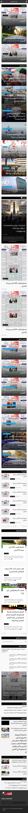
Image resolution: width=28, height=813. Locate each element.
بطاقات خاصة (23, 710)
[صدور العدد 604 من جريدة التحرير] (14, 309)
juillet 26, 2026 (18, 514)
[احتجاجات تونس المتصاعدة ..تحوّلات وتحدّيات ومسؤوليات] (14, 211)
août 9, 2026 (17, 496)
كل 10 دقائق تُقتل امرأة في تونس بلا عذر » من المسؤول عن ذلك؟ (14, 152)
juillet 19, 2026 (17, 522)
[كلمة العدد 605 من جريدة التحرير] (5, 773)
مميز (5, 713)
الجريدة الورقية (7, 349)
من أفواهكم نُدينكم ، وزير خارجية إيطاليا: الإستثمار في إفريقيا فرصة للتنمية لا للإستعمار (14, 441)
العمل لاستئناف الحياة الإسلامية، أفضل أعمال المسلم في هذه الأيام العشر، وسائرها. (15, 616)
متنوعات (23, 6)
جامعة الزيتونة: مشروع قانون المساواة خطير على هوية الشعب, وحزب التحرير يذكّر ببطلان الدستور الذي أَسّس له (19, 744)
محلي (4, 92)
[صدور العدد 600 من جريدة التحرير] (5, 520)
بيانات (17, 710)
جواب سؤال (13, 710)
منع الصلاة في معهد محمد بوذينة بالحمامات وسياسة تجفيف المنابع (14, 98)
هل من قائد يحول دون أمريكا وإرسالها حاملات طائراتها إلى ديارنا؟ (16, 134)
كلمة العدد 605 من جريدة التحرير (16, 549)
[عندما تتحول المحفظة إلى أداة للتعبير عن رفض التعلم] (5, 730)
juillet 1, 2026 (5, 448)
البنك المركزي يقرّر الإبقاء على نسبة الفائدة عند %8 (15, 172)
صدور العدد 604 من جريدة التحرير (18, 663)
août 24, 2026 (5, 24)
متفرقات (11, 713)
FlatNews (4, 810)
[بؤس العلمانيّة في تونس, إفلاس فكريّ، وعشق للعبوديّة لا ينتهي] (5, 723)
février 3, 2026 (5, 84)
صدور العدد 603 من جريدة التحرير (18, 667)
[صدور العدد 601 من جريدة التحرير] (5, 512)
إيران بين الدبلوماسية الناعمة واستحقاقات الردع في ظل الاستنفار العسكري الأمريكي (14, 78)
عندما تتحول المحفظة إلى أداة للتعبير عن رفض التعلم (19, 729)
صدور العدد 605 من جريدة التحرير (18, 655)
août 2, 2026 (18, 505)
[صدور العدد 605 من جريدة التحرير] (14, 263)
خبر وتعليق (23, 66)
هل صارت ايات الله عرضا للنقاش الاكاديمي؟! (14, 570)
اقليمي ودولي (5, 15)
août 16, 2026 (3, 335)
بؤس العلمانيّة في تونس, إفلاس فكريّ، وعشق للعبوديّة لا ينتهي (19, 723)
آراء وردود (24, 706)
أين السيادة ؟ (20, 189)
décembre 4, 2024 (6, 192)
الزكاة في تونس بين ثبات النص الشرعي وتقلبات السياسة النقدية (15, 460)
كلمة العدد (5, 35)
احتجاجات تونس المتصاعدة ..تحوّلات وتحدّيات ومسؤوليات (14, 228)
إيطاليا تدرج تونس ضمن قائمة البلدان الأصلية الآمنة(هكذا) (16, 116)
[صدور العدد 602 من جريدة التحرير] (5, 503)
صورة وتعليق (23, 713)
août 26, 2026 (5, 234)
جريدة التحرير (14, 1)
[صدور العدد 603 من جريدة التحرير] (5, 494)
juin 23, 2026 (5, 466)
